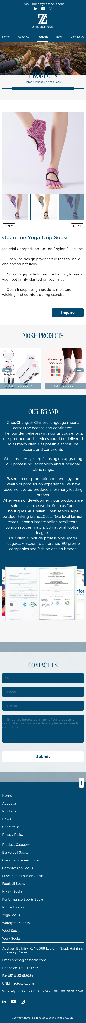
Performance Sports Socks (23, 899)
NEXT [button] (77, 226)
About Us (23, 36)
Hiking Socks (12, 891)
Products (42, 36)
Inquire (68, 312)
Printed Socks (13, 907)
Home (6, 36)
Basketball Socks (15, 852)
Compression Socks (17, 868)
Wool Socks (11, 931)
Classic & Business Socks (21, 860)
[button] (7, 370)
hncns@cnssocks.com (48, 4)
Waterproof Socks (16, 923)
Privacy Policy (12, 835)
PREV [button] (8, 226)
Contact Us (77, 36)
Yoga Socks (54, 81)
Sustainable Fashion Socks (22, 876)
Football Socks (13, 884)
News (59, 36)
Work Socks (11, 938)
